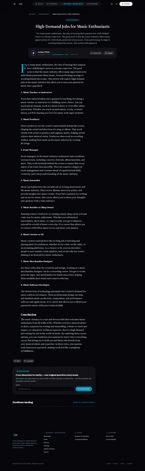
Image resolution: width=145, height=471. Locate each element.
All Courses (110, 436)
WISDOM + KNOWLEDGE (73, 4)
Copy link (30, 361)
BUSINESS (94, 4)
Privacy (115, 463)
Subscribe (85, 389)
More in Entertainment (84, 402)
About (109, 463)
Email (18, 385)
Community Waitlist (81, 439)
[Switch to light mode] (116, 4)
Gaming (46, 446)
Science (46, 442)
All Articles (47, 436)
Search (46, 452)
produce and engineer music (56, 132)
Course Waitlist (111, 439)
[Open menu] (14, 4)
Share (18, 361)
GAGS (40, 4)
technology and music (50, 291)
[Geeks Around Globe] (16, 435)
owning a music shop (61, 213)
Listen (110, 53)
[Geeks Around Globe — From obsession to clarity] (21, 4)
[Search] (112, 4)
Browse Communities (82, 436)
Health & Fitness (49, 449)
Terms (122, 463)
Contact (127, 4)
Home (46, 439)
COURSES (53, 4)
